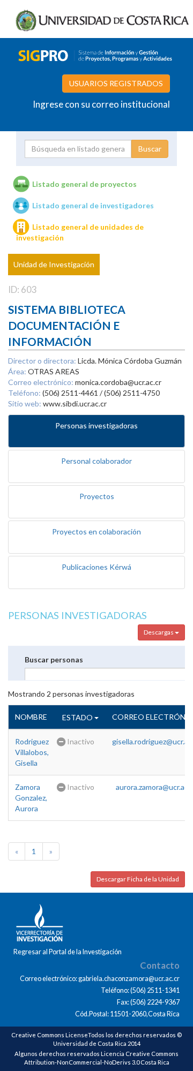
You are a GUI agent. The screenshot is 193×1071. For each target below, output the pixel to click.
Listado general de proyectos (84, 183)
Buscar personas (54, 659)
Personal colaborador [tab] (96, 460)
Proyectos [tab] (96, 496)
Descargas (159, 632)
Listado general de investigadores (93, 205)
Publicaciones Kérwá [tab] (96, 566)
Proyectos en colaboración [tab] (96, 531)
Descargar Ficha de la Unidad (137, 879)
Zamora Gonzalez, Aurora (31, 797)
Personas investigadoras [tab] (96, 425)
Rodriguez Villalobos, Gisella (32, 752)
